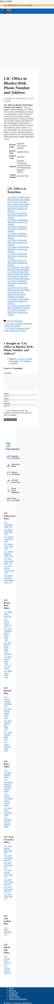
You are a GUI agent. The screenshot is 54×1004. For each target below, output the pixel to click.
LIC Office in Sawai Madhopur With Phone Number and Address (17, 294)
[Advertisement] (27, 42)
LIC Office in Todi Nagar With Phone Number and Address (18, 208)
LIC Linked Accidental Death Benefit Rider (8, 799)
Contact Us (13, 993)
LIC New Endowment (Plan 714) (9, 561)
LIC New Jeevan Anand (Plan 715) (9, 569)
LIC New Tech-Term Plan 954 (8, 882)
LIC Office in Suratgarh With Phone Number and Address (17, 229)
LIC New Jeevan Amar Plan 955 (8, 873)
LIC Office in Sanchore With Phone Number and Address (17, 312)
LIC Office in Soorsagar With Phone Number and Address (17, 256)
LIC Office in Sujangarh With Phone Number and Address (17, 242)
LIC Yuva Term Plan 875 (8, 896)
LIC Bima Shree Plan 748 (8, 614)
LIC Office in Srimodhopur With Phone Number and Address (18, 249)
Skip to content (6, 1)
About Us (12, 990)
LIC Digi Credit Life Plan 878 (8, 858)
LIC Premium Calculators (18, 5)
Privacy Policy (14, 997)
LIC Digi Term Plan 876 (8, 865)
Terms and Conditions (18, 999)
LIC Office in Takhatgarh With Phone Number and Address (18, 222)
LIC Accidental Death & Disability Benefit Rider (8, 785)
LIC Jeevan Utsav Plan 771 (7, 959)
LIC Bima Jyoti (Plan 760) (8, 532)
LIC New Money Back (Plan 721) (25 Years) (8, 662)
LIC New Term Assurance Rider (8, 811)
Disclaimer (13, 995)
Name (6, 394)
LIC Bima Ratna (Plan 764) (8, 674)
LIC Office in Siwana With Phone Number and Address (19, 268)
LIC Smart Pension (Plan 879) (7, 746)
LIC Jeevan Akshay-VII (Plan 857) (8, 701)
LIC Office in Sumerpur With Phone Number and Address (17, 235)
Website (7, 403)
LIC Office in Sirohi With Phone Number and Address (19, 273)
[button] (5, 13)
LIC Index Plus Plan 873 (8, 930)
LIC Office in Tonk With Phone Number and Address (19, 203)
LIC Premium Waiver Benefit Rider (7, 822)
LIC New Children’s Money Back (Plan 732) (8, 634)
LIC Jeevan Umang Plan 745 (7, 969)
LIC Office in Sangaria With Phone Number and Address (19, 307)
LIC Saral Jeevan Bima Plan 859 (8, 849)
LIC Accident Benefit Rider (7, 773)
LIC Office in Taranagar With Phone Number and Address (17, 215)
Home (11, 988)
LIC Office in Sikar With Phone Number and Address (19, 277)
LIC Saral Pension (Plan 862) (8, 735)
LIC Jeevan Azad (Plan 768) (8, 539)
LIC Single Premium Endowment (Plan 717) (9, 578)
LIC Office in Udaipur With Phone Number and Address (19, 198)
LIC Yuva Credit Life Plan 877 (8, 889)
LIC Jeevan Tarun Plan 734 (7, 622)
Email (6, 398)
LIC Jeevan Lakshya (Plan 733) (8, 553)
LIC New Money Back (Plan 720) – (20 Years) (8, 648)
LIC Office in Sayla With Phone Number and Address (19, 289)
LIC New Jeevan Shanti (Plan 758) (8, 713)
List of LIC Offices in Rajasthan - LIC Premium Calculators (20, 361)
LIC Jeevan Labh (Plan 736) (8, 546)
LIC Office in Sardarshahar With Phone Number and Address (18, 301)
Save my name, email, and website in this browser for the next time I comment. (18, 412)
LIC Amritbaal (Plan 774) (8, 524)
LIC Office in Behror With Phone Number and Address (18, 324)
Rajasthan (18, 321)
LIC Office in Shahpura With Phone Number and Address (17, 283)
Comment (8, 373)
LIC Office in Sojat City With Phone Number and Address (17, 262)
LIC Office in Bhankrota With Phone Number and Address (17, 329)
